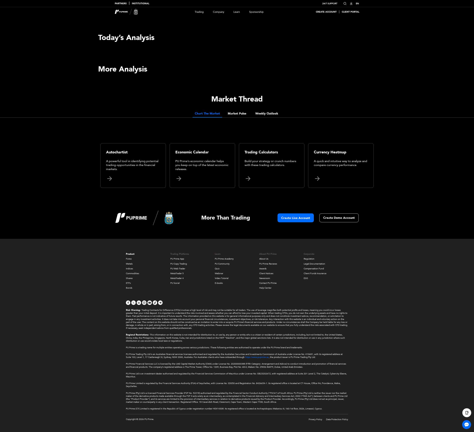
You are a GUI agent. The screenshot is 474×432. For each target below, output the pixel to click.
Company (218, 12)
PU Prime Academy (224, 258)
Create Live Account (295, 218)
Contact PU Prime (268, 283)
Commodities (132, 273)
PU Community (222, 263)
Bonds (129, 287)
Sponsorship (256, 12)
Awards (262, 268)
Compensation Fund (314, 268)
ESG (306, 278)
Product (130, 253)
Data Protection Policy (337, 419)
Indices (129, 268)
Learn (236, 12)
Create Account (326, 12)
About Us (263, 258)
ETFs (128, 283)
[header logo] (126, 12)
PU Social (175, 283)
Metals (129, 263)
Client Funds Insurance (315, 273)
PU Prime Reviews (268, 263)
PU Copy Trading (178, 263)
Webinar (219, 273)
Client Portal (350, 12)
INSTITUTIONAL (140, 3)
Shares (129, 278)
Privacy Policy (315, 419)
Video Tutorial (221, 278)
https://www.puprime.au (257, 357)
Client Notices (266, 273)
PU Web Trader (177, 268)
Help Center (265, 287)
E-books (219, 283)
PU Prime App (177, 258)
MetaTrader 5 (177, 273)
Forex (129, 258)
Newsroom (264, 278)
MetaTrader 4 (177, 278)
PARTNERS (121, 3)
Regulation (309, 258)
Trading (199, 12)
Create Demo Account (339, 218)
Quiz (217, 268)
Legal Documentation (314, 263)
